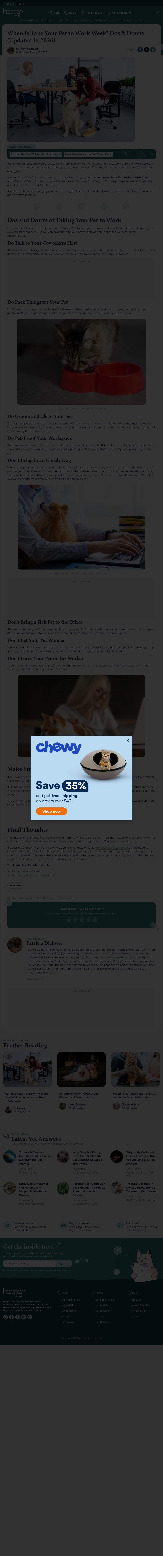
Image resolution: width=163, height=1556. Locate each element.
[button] (127, 740)
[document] (81, 778)
